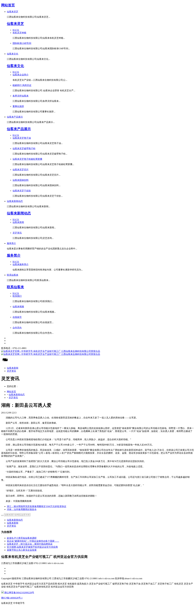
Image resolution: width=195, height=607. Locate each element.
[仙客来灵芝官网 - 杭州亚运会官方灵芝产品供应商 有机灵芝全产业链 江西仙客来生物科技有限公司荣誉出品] (97, 353)
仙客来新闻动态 (17, 394)
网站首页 (8, 5)
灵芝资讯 (13, 397)
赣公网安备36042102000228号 (19, 592)
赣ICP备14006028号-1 (12, 598)
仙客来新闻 (12, 523)
